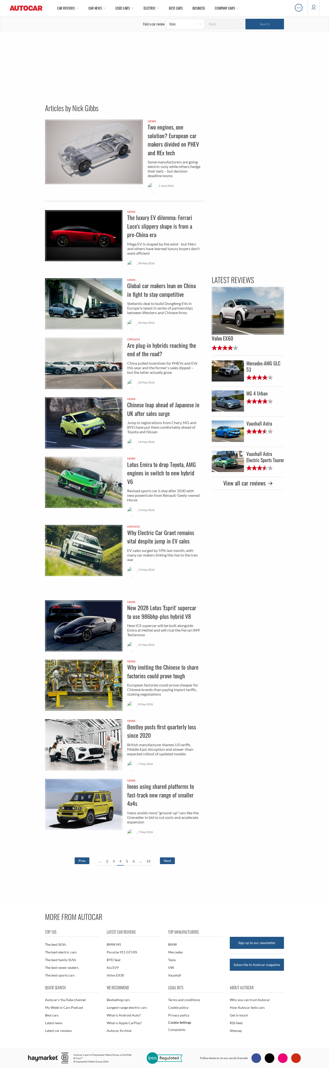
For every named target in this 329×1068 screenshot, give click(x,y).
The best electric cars (61, 952)
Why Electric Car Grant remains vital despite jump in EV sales (124, 551)
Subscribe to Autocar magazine (257, 965)
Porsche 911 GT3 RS (122, 952)
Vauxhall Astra (248, 434)
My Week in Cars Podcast (64, 1007)
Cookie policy (178, 1007)
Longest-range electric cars (127, 1007)
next (167, 861)
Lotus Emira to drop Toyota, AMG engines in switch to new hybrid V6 (124, 487)
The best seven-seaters (62, 967)
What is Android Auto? (124, 1015)
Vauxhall (174, 975)
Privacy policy (178, 1015)
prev (82, 861)
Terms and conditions (184, 1000)
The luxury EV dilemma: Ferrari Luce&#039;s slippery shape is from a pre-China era (124, 241)
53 (148, 861)
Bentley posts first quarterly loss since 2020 (124, 745)
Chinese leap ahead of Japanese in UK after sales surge (124, 423)
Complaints (176, 1030)
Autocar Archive (119, 1031)
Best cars (52, 1015)
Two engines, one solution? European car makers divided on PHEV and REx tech (124, 160)
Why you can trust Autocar (250, 1000)
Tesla (172, 960)
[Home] (26, 8)
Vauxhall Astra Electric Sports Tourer (248, 461)
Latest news (53, 1023)
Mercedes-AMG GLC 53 (248, 373)
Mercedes (175, 952)
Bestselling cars (118, 1000)
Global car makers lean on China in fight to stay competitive (124, 304)
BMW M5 (114, 944)
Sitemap (236, 1031)
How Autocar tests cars (247, 1007)
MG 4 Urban (248, 403)
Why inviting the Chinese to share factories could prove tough (124, 686)
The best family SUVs (60, 960)
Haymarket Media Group (106, 1054)
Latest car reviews (58, 1031)
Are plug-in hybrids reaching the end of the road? (124, 364)
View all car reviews (244, 483)
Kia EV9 (113, 967)
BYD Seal (113, 960)
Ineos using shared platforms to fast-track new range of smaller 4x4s (124, 809)
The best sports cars (60, 975)
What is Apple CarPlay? (124, 1023)
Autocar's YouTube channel (65, 1000)
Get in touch (239, 1015)
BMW (172, 944)
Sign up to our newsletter (257, 943)
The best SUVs (55, 944)
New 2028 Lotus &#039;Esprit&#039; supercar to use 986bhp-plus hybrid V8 (124, 626)
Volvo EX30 (115, 975)
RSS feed (236, 1023)
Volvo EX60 (248, 318)
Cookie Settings (179, 1022)
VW (171, 967)
